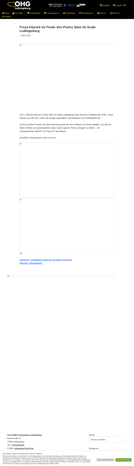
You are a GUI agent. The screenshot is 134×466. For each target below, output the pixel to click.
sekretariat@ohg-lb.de (24, 448)
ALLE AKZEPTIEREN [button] (123, 460)
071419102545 (18, 445)
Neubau (7, 16)
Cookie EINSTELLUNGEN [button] (105, 460)
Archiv (92, 435)
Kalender (106, 5)
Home (6, 13)
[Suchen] (125, 5)
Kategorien (93, 448)
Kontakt (118, 5)
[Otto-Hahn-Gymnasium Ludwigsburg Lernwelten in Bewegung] (18, 5)
